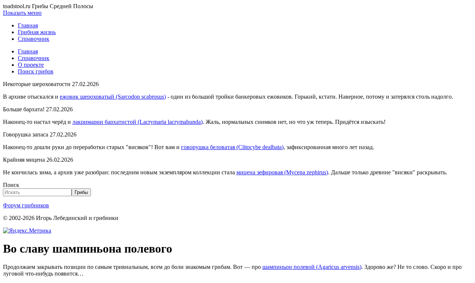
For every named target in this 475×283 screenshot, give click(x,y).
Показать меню (22, 13)
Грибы (81, 192)
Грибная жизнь (37, 32)
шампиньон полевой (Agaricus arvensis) (311, 267)
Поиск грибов (35, 71)
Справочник (33, 39)
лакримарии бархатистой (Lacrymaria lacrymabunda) (137, 122)
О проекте (31, 65)
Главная (28, 25)
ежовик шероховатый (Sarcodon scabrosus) (113, 96)
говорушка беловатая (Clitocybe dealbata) (232, 147)
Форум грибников (26, 205)
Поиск (11, 185)
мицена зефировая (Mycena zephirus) (282, 172)
